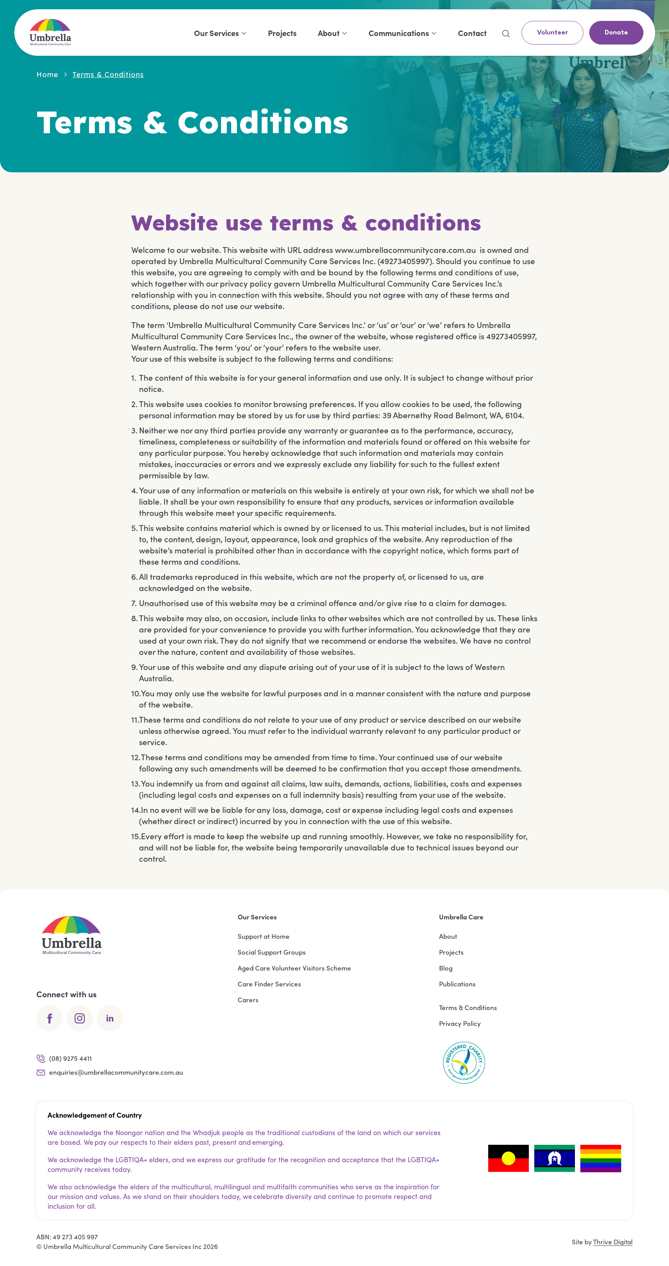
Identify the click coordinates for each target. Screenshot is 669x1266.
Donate (616, 32)
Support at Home (264, 936)
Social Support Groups (272, 952)
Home (47, 74)
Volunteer (552, 32)
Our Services (216, 32)
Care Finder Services (269, 983)
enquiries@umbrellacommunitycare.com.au (116, 1072)
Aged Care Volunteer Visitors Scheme (294, 967)
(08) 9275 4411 (70, 1058)
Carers (248, 999)
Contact (472, 32)
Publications (457, 983)
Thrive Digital (613, 1241)
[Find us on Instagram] (80, 1018)
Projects (282, 32)
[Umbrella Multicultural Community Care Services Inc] (50, 32)
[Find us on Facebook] (49, 1018)
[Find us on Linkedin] (110, 1018)
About (329, 32)
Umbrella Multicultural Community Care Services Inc (122, 1246)
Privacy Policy (460, 1023)
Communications (399, 32)
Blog (446, 967)
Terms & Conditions (468, 1007)
